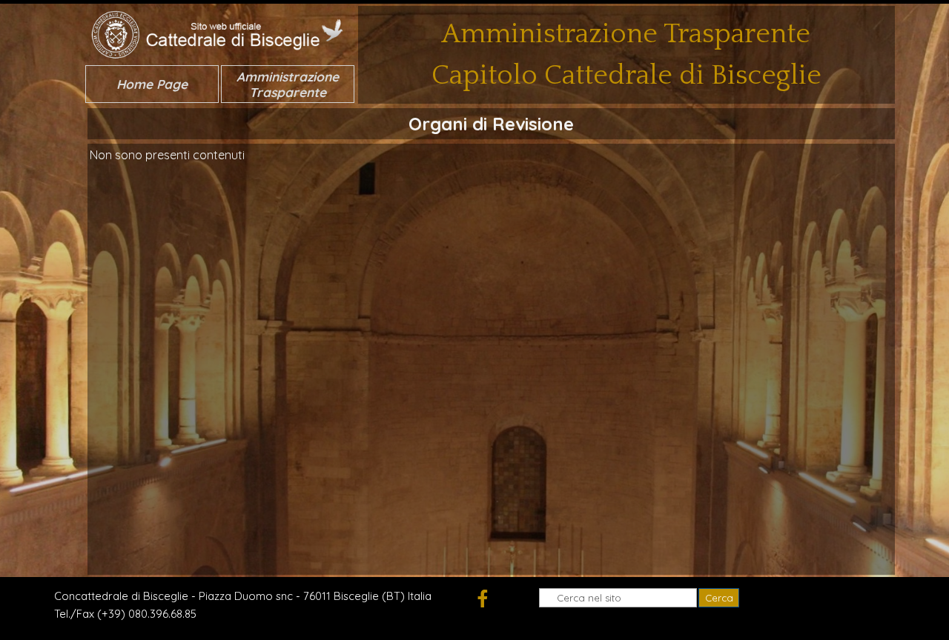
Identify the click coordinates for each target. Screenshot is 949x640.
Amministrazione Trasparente (288, 84)
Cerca (719, 598)
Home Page (152, 84)
